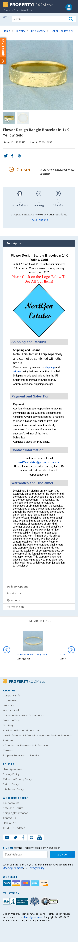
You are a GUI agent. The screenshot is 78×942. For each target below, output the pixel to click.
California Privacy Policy (17, 779)
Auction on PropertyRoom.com (21, 730)
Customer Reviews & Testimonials (23, 715)
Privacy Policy (11, 774)
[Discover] (44, 883)
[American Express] (35, 883)
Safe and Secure (13, 808)
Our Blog (8, 725)
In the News (10, 700)
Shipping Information (15, 813)
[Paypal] (7, 883)
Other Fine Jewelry (62, 31)
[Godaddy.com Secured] (50, 901)
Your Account (11, 803)
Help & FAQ (9, 823)
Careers (8, 750)
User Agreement (13, 769)
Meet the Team (12, 720)
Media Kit (8, 705)
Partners (8, 740)
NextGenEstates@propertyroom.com (39, 462)
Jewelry (20, 31)
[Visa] (16, 883)
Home (6, 31)
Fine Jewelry (38, 31)
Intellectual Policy (13, 789)
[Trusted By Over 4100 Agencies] (35, 901)
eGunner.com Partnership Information (26, 745)
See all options (39, 220)
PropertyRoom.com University (21, 755)
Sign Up (62, 854)
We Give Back (11, 710)
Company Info (11, 695)
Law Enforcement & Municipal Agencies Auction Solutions (37, 735)
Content (4, 51)
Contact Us (9, 818)
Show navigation (7, 19)
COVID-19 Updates (14, 828)
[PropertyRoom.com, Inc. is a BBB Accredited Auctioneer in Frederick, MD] (16, 901)
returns (17, 371)
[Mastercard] (26, 883)
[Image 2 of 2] (23, 118)
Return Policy (11, 784)
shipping (50, 367)
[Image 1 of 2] (39, 75)
